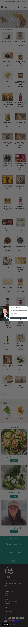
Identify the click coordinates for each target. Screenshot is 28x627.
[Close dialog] (27, 306)
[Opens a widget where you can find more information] (5, 624)
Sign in (21, 319)
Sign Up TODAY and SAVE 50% (18, 317)
